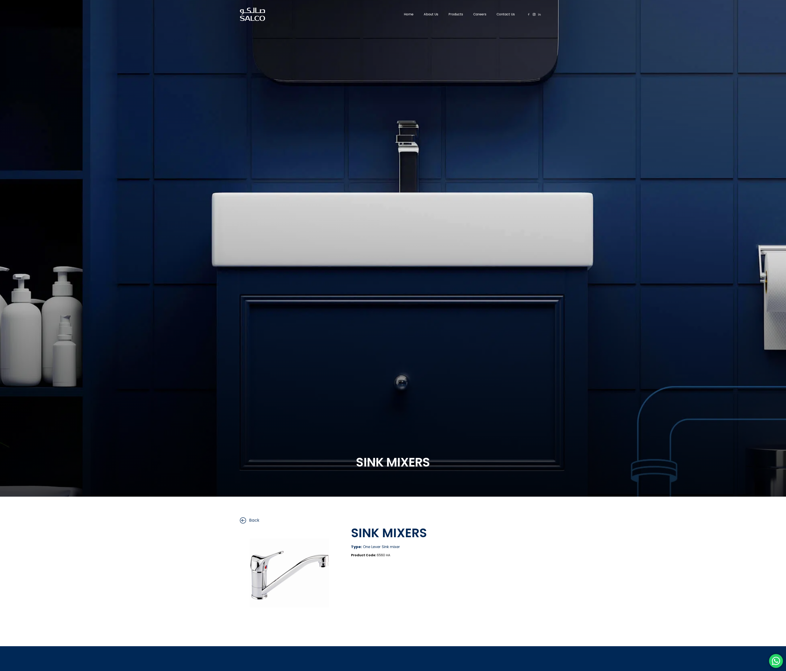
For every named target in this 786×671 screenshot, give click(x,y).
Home (408, 14)
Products (455, 14)
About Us (431, 14)
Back (254, 520)
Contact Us (506, 14)
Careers (479, 14)
